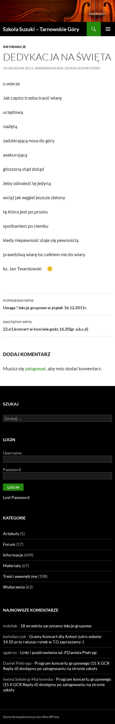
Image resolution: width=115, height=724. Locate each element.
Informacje (14, 46)
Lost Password (16, 497)
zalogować (35, 368)
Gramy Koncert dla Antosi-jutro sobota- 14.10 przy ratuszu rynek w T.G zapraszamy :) (52, 639)
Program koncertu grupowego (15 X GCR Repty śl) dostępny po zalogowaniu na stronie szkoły (56, 666)
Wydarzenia (14, 586)
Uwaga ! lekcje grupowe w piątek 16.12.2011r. (45, 304)
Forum (9, 544)
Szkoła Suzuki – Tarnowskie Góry (41, 29)
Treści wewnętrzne (20, 576)
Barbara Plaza (49, 68)
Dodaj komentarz (82, 68)
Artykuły (11, 533)
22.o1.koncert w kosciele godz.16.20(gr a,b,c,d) (45, 325)
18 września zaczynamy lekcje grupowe (55, 625)
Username (12, 452)
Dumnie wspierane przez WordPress (31, 717)
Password (12, 469)
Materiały (12, 565)
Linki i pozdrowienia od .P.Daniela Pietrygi (58, 652)
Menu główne (108, 29)
